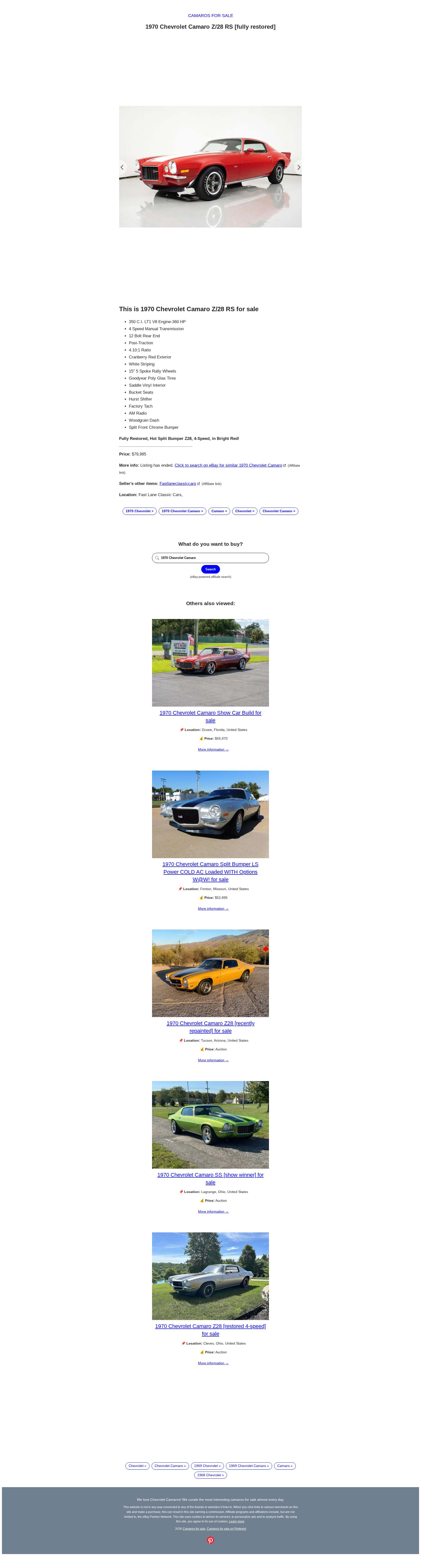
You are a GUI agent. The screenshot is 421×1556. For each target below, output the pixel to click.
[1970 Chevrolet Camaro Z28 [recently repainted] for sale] (210, 1016)
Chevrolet (243, 511)
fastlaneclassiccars (178, 483)
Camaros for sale (210, 15)
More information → (213, 749)
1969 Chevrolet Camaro (247, 1466)
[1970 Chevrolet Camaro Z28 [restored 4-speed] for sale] (210, 1319)
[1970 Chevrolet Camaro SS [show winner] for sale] (210, 1167)
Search (210, 569)
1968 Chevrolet (209, 1475)
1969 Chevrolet (206, 1466)
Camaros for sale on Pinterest (226, 1528)
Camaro (217, 511)
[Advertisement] (210, 69)
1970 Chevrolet (138, 511)
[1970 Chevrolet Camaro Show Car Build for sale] (210, 705)
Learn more (236, 1521)
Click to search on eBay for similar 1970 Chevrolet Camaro (228, 465)
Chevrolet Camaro (277, 511)
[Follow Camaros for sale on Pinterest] (210, 1543)
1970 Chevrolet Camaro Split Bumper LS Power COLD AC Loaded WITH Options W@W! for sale (210, 871)
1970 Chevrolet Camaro (181, 511)
